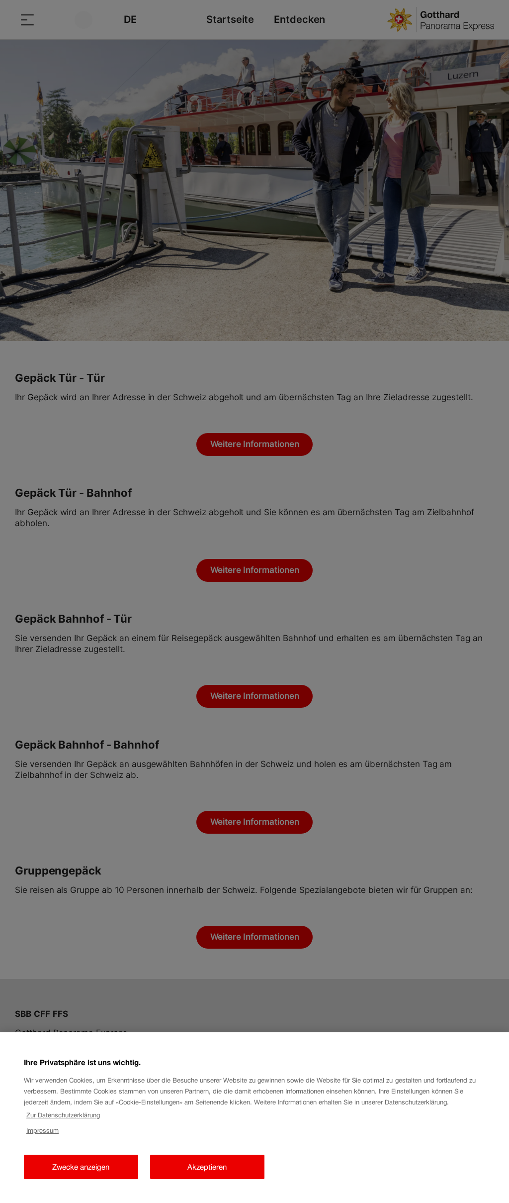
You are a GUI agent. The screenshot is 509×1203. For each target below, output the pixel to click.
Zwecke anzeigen (80, 1167)
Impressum (42, 1130)
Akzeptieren (207, 1167)
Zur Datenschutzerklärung (63, 1115)
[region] (254, 1117)
